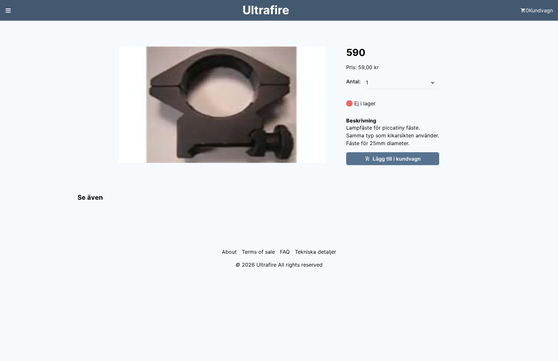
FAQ (285, 252)
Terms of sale (258, 252)
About (229, 252)
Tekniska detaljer (315, 252)
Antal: (354, 81)
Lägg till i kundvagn (397, 158)
